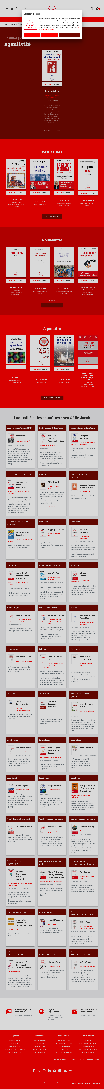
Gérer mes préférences (69, 35)
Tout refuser (49, 35)
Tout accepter (32, 35)
